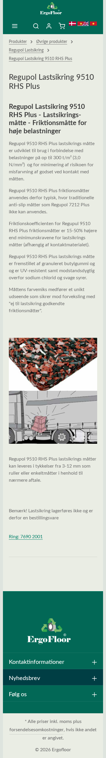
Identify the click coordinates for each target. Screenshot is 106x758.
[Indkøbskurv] (62, 26)
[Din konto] (49, 26)
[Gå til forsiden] (53, 9)
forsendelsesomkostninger (36, 729)
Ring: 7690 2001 (26, 536)
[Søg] (36, 26)
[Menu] (15, 26)
